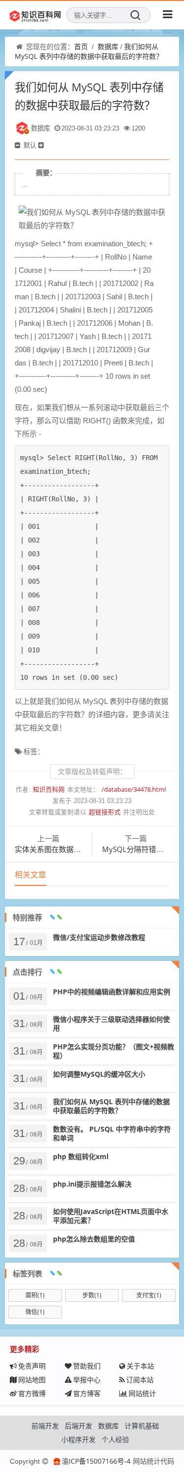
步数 (92, 1295)
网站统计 (142, 1393)
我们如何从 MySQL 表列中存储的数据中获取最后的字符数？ (89, 51)
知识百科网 (49, 789)
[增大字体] (41, 145)
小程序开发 (78, 1439)
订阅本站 (140, 1379)
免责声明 (32, 1365)
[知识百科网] (35, 15)
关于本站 (140, 1365)
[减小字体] (18, 145)
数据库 (108, 46)
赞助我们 (87, 1365)
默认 (30, 145)
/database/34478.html (134, 789)
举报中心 (87, 1379)
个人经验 (115, 1439)
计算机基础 (142, 1425)
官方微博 (32, 1393)
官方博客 (87, 1393)
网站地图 (32, 1379)
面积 (35, 1295)
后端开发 (78, 1425)
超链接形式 (105, 812)
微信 (35, 1312)
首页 (81, 46)
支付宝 (148, 1295)
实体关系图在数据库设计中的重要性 (73, 849)
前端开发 (45, 1425)
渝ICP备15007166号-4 (96, 1461)
